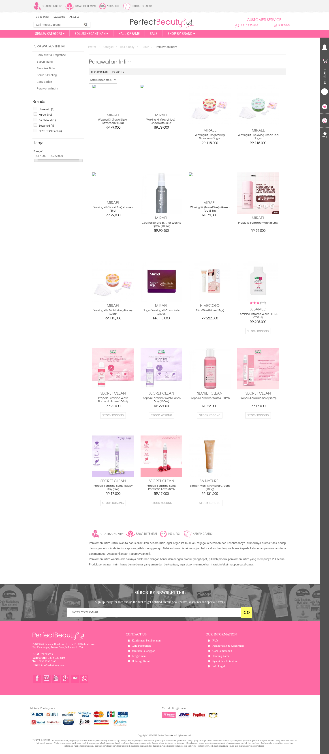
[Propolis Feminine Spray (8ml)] (258, 368)
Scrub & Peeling (47, 75)
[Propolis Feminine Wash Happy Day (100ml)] (161, 368)
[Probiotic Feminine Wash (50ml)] (258, 193)
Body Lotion (44, 82)
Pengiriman (139, 656)
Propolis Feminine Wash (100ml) (210, 398)
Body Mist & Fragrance (51, 55)
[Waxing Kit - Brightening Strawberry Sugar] (210, 105)
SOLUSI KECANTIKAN (90, 33)
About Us (74, 17)
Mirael (45, 114)
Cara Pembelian (141, 645)
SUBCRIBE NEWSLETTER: (160, 592)
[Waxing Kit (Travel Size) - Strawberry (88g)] (113, 98)
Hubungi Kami (141, 661)
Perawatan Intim (47, 88)
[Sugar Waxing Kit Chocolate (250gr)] (161, 281)
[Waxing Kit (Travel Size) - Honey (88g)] (113, 185)
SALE (153, 33)
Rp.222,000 (209, 318)
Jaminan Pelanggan (143, 650)
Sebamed (46, 125)
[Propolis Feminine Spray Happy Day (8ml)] (113, 456)
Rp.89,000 (258, 230)
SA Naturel (47, 120)
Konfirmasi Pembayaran (146, 640)
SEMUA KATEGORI (48, 33)
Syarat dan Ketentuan (225, 661)
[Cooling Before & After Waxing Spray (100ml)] (161, 193)
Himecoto (46, 109)
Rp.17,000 (258, 406)
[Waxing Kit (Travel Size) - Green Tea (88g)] (210, 185)
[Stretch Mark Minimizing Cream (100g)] (210, 456)
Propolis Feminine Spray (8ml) (258, 398)
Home (92, 47)
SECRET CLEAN (50, 131)
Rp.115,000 (209, 143)
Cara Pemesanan (222, 650)
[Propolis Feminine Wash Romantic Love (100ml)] (113, 368)
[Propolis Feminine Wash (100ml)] (210, 368)
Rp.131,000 (209, 493)
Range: (38, 151)
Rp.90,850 (161, 230)
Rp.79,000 (113, 127)
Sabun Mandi (45, 61)
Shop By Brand (179, 33)
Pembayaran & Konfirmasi (228, 645)
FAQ (215, 640)
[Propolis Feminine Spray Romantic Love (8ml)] (161, 456)
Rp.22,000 (113, 406)
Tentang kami (220, 656)
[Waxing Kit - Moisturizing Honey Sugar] (113, 281)
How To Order (42, 17)
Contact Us (59, 17)
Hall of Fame (129, 33)
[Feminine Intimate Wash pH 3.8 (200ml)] (258, 281)
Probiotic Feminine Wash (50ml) (258, 223)
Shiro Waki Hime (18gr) (210, 310)
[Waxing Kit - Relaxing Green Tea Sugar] (258, 105)
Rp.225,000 (258, 322)
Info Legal (218, 666)
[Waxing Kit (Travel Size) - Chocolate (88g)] (161, 98)
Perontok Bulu (46, 68)
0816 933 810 (249, 25)
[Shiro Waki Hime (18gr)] (210, 281)
